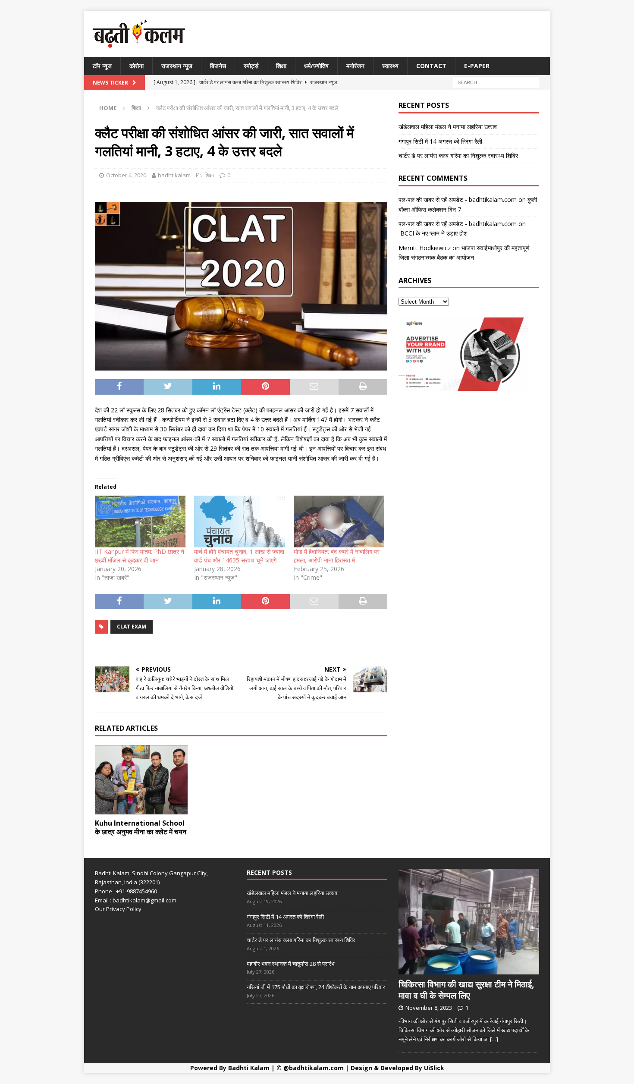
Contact (431, 66)
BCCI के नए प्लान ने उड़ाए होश (433, 233)
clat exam (131, 626)
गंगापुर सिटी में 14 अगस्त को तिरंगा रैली (440, 141)
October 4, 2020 (126, 175)
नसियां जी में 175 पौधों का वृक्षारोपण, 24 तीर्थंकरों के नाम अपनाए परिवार (316, 987)
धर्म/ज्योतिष (316, 66)
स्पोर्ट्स (251, 66)
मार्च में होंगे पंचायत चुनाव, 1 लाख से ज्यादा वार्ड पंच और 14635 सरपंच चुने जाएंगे (239, 555)
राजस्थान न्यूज (176, 66)
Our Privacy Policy (118, 909)
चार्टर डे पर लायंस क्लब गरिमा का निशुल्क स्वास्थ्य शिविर (458, 155)
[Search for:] (496, 82)
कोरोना (136, 66)
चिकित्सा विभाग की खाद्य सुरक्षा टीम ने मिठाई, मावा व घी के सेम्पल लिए (466, 989)
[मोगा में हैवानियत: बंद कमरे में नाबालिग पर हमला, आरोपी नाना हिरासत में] (339, 521)
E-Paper (477, 66)
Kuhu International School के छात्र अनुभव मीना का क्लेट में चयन (140, 827)
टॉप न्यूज (102, 66)
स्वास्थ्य (390, 66)
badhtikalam (174, 175)
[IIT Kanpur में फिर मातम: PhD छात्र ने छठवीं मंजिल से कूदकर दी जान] (140, 521)
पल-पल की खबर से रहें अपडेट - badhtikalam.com (458, 199)
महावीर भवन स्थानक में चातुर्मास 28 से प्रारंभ (291, 964)
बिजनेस (218, 66)
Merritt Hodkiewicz (425, 248)
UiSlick (434, 1068)
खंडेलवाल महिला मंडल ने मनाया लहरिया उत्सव (448, 127)
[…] (494, 1039)
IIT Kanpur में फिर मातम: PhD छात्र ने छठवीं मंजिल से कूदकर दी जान (139, 555)
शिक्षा (281, 66)
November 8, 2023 (428, 1008)
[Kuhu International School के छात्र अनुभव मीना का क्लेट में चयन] (141, 779)
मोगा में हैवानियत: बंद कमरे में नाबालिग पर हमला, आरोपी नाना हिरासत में (337, 555)
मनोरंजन (355, 66)
